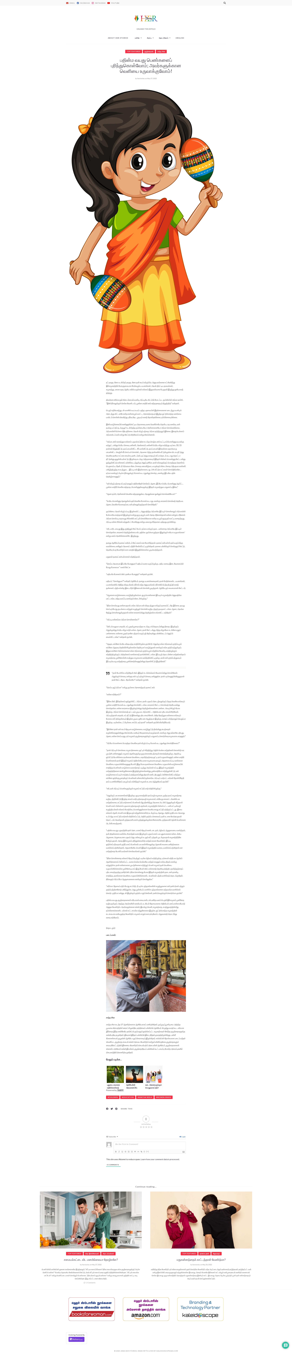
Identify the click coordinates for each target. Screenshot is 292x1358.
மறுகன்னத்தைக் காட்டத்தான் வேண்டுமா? (201, 1259)
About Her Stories (118, 38)
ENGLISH (180, 38)
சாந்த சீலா (161, 51)
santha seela (145, 1097)
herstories (141, 78)
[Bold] (115, 1151)
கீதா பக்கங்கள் (108, 1254)
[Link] (141, 1151)
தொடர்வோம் (163, 38)
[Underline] (122, 1151)
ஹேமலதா (216, 1254)
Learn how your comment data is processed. (160, 1159)
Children (113, 1097)
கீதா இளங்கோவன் (92, 1254)
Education (128, 1097)
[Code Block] (138, 1151)
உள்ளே (137, 38)
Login (183, 1137)
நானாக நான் (204, 1254)
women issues (164, 1097)
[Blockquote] (135, 1151)
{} (144, 1151)
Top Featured (133, 51)
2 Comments (90, 1283)
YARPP (120, 1090)
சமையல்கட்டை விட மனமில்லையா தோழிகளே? (91, 1259)
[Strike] (125, 1151)
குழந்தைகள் (149, 51)
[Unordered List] (131, 1151)
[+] (147, 1151)
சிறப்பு (149, 38)
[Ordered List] (128, 1151)
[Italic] (119, 1151)
